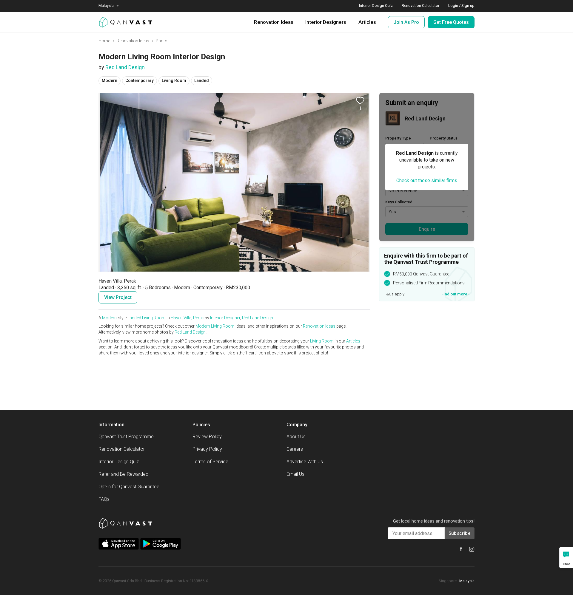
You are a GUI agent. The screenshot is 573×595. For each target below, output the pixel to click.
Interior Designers (325, 22)
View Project (118, 297)
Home (104, 40)
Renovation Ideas (273, 22)
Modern (109, 317)
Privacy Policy (207, 449)
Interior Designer (225, 317)
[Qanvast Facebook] (461, 549)
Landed (134, 317)
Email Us (295, 474)
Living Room (154, 317)
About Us (296, 436)
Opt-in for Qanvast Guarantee (128, 486)
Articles (367, 22)
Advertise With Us (304, 461)
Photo (161, 40)
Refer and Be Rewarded (123, 474)
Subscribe (460, 533)
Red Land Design (125, 67)
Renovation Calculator (121, 449)
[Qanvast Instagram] (472, 549)
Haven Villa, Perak (187, 317)
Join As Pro (406, 22)
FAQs (104, 499)
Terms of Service (210, 461)
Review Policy (207, 436)
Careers (294, 449)
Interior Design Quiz (118, 461)
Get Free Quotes (451, 22)
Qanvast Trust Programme (126, 436)
